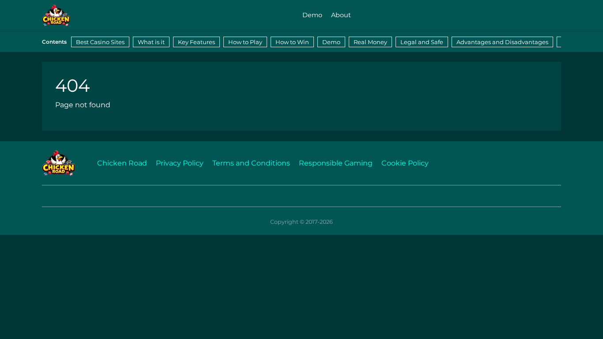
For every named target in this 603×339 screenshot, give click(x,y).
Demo (312, 15)
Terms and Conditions (251, 163)
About (341, 15)
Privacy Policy (180, 163)
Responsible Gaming (336, 163)
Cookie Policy (405, 163)
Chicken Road (122, 163)
